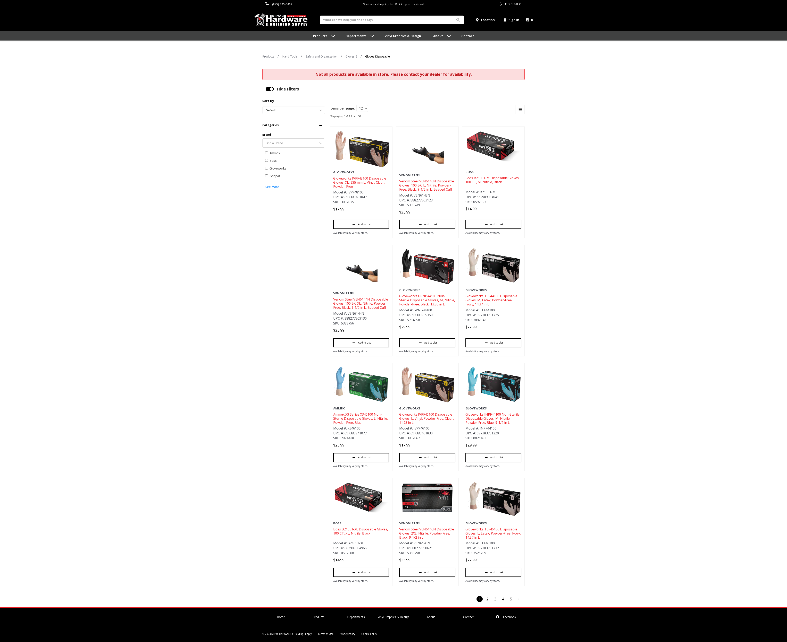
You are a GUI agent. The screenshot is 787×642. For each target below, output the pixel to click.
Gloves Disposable (377, 56)
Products (268, 56)
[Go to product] (361, 149)
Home (281, 617)
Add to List (364, 224)
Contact (468, 617)
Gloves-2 (351, 56)
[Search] (321, 143)
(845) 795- (279, 4)
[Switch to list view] (520, 109)
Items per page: (342, 108)
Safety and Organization (322, 56)
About (431, 617)
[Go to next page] (518, 599)
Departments (356, 617)
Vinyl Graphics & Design (393, 617)
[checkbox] (270, 89)
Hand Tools (290, 56)
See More (272, 187)
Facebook (509, 617)
